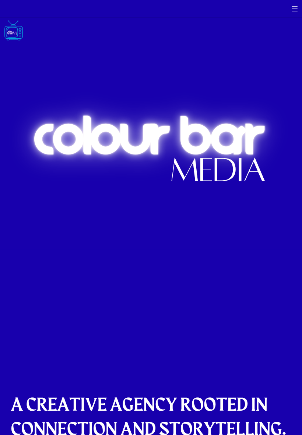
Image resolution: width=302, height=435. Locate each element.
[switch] (294, 8)
